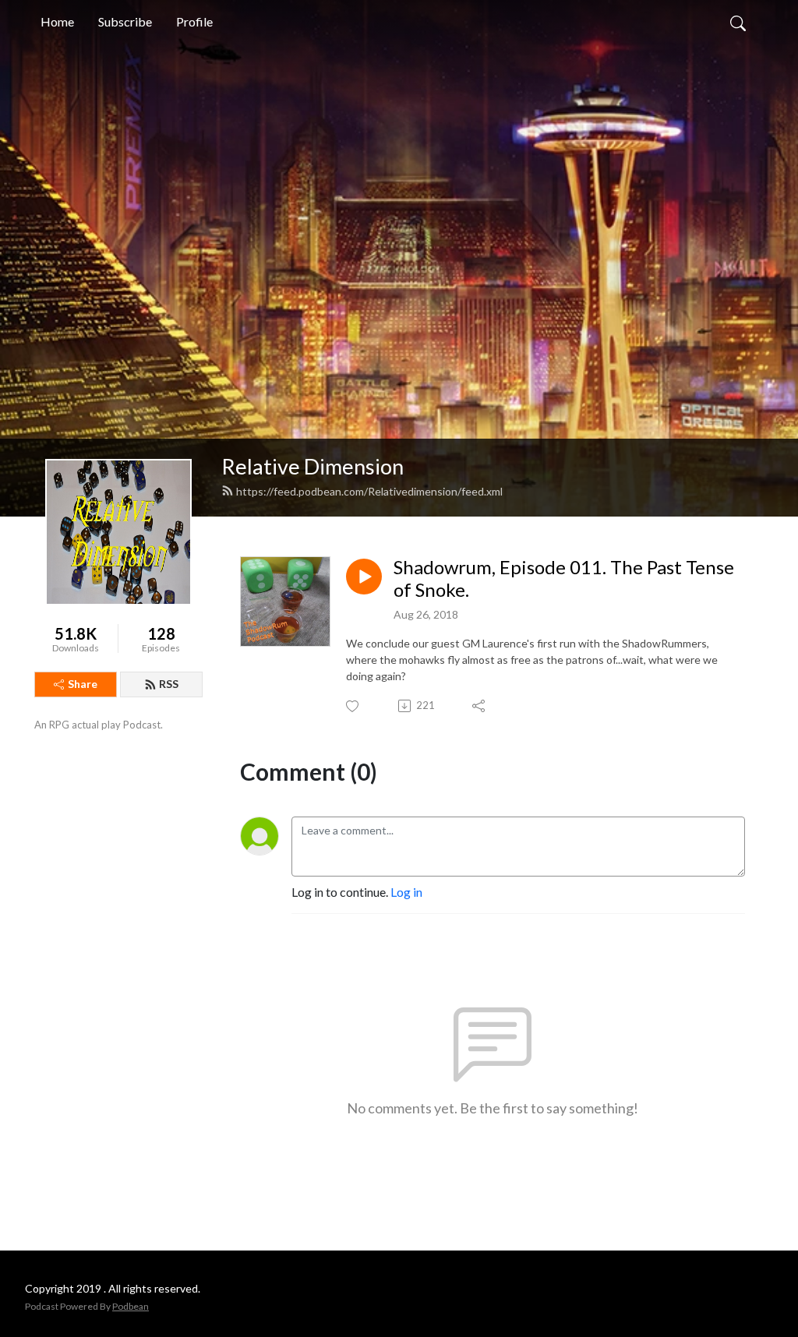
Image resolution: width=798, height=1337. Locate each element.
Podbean (130, 1306)
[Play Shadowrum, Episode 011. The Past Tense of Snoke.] (364, 576)
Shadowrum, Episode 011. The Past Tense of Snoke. (564, 578)
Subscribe (125, 21)
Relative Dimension (312, 466)
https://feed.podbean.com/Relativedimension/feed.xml (369, 491)
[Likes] (353, 706)
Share (82, 683)
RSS (168, 683)
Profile (194, 21)
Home (57, 21)
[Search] (738, 21)
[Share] (480, 706)
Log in (406, 891)
